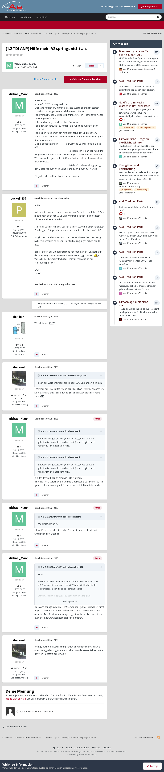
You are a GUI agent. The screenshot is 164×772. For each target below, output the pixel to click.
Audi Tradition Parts (131, 81)
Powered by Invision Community (82, 754)
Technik (33, 67)
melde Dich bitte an (16, 698)
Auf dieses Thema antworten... (39, 711)
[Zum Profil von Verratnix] (120, 268)
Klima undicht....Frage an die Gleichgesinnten (134, 140)
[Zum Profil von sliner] (120, 293)
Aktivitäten (25, 17)
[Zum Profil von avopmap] (120, 319)
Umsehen (10, 17)
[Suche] (158, 17)
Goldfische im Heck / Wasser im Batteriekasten (134, 104)
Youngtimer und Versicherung (129, 167)
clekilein (18, 317)
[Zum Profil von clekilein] (19, 328)
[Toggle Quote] (39, 375)
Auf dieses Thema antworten (85, 79)
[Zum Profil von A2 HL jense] (120, 183)
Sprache (57, 747)
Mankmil (18, 367)
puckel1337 (18, 198)
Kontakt (96, 747)
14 (20, 226)
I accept (153, 766)
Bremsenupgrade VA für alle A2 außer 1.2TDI (133, 53)
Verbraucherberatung (129, 186)
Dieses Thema (143, 17)
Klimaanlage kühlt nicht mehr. (133, 303)
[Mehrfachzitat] (36, 186)
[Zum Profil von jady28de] (120, 156)
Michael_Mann (27, 63)
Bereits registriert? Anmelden (117, 6)
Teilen (77, 65)
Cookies (107, 747)
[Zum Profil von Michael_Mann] (9, 65)
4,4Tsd (16, 395)
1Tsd (20, 344)
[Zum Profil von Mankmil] (19, 378)
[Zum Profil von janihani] (120, 218)
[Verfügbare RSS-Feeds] (158, 738)
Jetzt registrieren (150, 6)
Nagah (41, 303)
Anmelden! (42, 17)
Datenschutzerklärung (77, 747)
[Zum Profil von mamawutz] (120, 94)
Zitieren (45, 185)
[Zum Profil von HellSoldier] (120, 69)
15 (25, 395)
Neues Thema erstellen (46, 79)
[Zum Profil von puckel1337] (19, 210)
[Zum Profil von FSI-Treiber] (120, 124)
